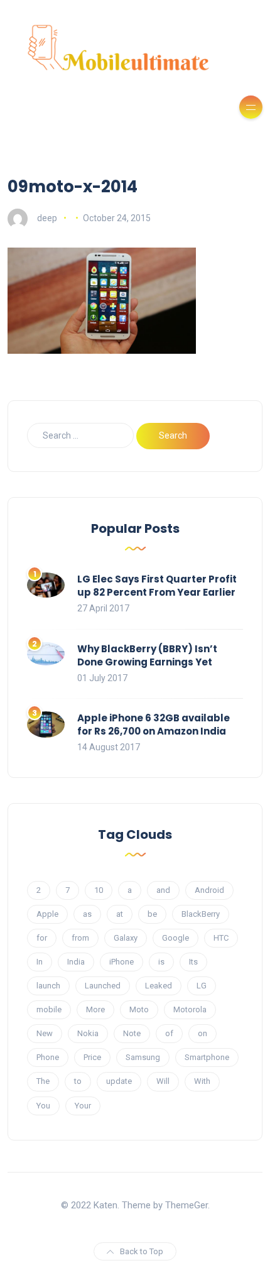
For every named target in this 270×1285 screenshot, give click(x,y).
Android (209, 890)
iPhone (121, 961)
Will (163, 1081)
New (44, 1033)
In (39, 961)
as (87, 914)
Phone (47, 1057)
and (163, 890)
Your (83, 1105)
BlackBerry (200, 914)
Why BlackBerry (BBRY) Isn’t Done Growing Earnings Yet (147, 655)
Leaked (158, 985)
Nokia (88, 1033)
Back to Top (141, 1251)
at (119, 914)
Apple (47, 914)
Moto (139, 1009)
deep (47, 218)
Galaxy (126, 938)
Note (132, 1033)
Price (92, 1057)
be (152, 914)
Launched (103, 985)
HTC (221, 938)
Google (175, 938)
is (161, 961)
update (119, 1081)
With (202, 1081)
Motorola (190, 1009)
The (43, 1081)
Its (193, 961)
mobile (49, 1009)
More (95, 1009)
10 (98, 890)
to (78, 1081)
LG (202, 985)
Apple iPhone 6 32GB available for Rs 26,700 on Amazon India (153, 724)
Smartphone (207, 1057)
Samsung (143, 1057)
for (41, 938)
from (80, 938)
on (202, 1033)
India (76, 961)
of (169, 1033)
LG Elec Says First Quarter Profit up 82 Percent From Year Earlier (157, 585)
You (43, 1105)
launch (48, 985)
